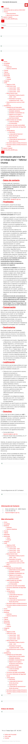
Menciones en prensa (12, 15)
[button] (14, 2)
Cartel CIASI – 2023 (14, 91)
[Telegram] (13, 31)
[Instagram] (6, 31)
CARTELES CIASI (11, 86)
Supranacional (13, 137)
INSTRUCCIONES (14, 118)
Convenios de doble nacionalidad (16, 125)
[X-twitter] (3, 31)
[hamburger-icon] (2, 6)
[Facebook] (10, 31)
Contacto (6, 8)
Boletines (6, 65)
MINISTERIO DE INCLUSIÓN (17, 109)
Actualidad (7, 63)
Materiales (7, 74)
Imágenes (6, 81)
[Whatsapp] (20, 31)
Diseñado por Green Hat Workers (11, 741)
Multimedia (7, 75)
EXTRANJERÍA (13, 123)
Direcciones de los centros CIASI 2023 (14, 10)
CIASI (5, 82)
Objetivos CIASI (11, 84)
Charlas (6, 70)
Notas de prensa (11, 13)
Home (5, 61)
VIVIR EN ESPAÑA (14, 121)
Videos (8, 77)
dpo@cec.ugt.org (15, 199)
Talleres (6, 72)
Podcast (9, 79)
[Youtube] (17, 31)
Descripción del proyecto (10, 2)
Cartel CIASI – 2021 (14, 88)
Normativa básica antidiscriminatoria (17, 143)
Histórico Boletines (12, 68)
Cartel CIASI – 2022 (14, 90)
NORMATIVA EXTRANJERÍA (14, 107)
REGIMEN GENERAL (14, 111)
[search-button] (2, 27)
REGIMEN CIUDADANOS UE (16, 112)
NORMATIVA (7, 105)
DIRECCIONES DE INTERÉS (14, 120)
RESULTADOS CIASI (12, 93)
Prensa (6, 11)
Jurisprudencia (11, 130)
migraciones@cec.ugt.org (10, 434)
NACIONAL (12, 132)
